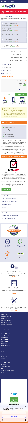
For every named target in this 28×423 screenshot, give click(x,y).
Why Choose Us (4, 356)
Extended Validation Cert (6, 316)
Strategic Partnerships (5, 345)
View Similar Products (9, 76)
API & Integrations (4, 339)
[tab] (14, 156)
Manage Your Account (5, 366)
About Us (3, 353)
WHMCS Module (4, 341)
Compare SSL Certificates (6, 327)
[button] (14, 385)
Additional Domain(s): (14, 51)
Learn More (6, 189)
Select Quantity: (16, 54)
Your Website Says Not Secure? (7, 370)
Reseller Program (4, 337)
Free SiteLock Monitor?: (14, 60)
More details (14, 116)
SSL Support (3, 364)
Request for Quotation (5, 329)
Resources (3, 358)
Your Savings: (22, 83)
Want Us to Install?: (15, 57)
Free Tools (3, 326)
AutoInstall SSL (4, 343)
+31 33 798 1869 (7, 1)
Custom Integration (5, 347)
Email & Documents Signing (6, 324)
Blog (2, 354)
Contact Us (3, 374)
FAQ (2, 368)
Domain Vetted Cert (5, 318)
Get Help (14, 293)
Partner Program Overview (6, 335)
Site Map (2, 372)
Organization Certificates (6, 320)
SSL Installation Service (6, 376)
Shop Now (14, 276)
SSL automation (8, 114)
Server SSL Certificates (6, 322)
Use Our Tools (14, 310)
